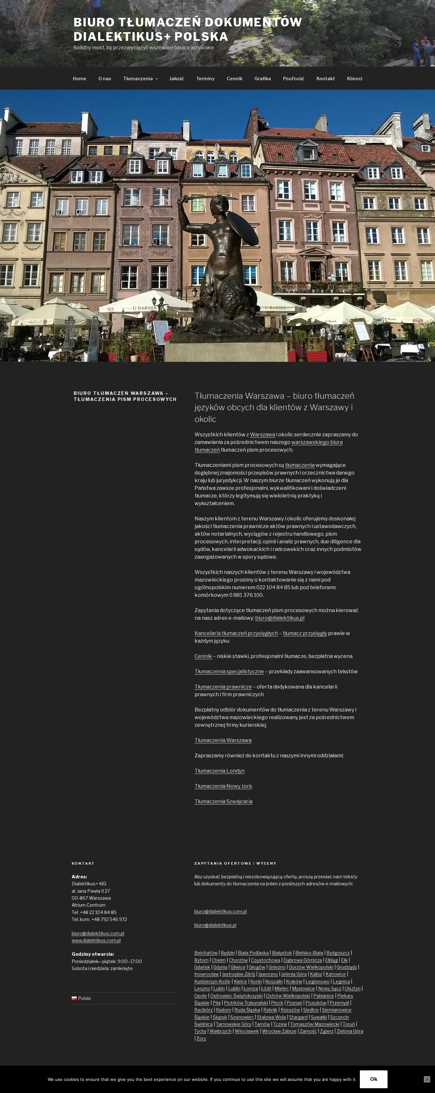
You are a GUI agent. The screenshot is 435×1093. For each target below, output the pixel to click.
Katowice (335, 974)
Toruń (349, 1024)
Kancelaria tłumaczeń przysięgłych (236, 633)
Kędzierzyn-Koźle (212, 981)
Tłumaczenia (138, 78)
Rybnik (270, 1009)
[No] (427, 1079)
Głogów (257, 967)
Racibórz (203, 1009)
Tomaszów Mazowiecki (314, 1024)
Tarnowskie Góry (233, 1024)
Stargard (298, 1017)
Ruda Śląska (247, 1009)
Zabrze (289, 1031)
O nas (104, 78)
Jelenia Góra (294, 974)
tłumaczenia (300, 465)
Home (79, 78)
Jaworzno (268, 974)
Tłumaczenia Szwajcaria (224, 801)
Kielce (240, 981)
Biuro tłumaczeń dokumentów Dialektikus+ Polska (188, 29)
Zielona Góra (350, 1031)
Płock (277, 1002)
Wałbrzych (221, 1031)
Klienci (354, 78)
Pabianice (323, 995)
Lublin (234, 988)
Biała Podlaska (253, 952)
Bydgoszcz (338, 952)
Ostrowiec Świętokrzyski (236, 995)
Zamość (308, 1031)
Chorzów (238, 960)
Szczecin (339, 1017)
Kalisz (316, 974)
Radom (223, 1009)
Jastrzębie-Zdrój (238, 974)
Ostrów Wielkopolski (288, 995)
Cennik (234, 78)
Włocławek (247, 1031)
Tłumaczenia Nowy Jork (223, 786)
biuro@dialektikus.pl (279, 618)
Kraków (294, 981)
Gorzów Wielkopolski (311, 967)
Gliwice (238, 967)
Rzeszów (290, 1009)
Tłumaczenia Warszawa (223, 740)
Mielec (282, 988)
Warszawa (262, 435)
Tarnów (262, 1024)
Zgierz (326, 1031)
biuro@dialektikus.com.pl (98, 933)
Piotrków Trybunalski (246, 1002)
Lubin (219, 988)
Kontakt (326, 78)
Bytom (201, 960)
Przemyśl (339, 1002)
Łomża (251, 988)
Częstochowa (265, 960)
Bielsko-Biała (309, 952)
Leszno (202, 988)
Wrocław (272, 1031)
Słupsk (220, 1017)
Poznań (294, 1002)
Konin (256, 981)
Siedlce (311, 1009)
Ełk (344, 960)
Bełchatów (206, 952)
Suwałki (319, 1017)
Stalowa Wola (271, 1017)
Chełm (219, 960)
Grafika (262, 78)
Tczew (280, 1024)
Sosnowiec (242, 1017)
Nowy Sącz (329, 988)
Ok (373, 1079)
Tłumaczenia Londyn (220, 771)
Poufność (293, 78)
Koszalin (274, 981)
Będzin (228, 952)
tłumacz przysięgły (305, 633)
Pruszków (315, 1002)
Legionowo (317, 981)
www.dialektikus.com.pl (96, 940)
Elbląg (331, 960)
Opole (200, 995)
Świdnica (203, 1024)
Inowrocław (206, 974)
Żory (201, 1038)
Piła (217, 1002)
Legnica (341, 981)
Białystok (282, 952)
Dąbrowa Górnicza (302, 960)
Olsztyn (352, 988)
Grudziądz (347, 967)
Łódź (266, 988)
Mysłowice (303, 988)
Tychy (200, 1031)
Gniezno (277, 967)
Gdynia (220, 967)
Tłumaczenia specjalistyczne (229, 671)
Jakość (176, 78)
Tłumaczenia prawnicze (223, 687)
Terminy (205, 78)
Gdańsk (202, 967)
